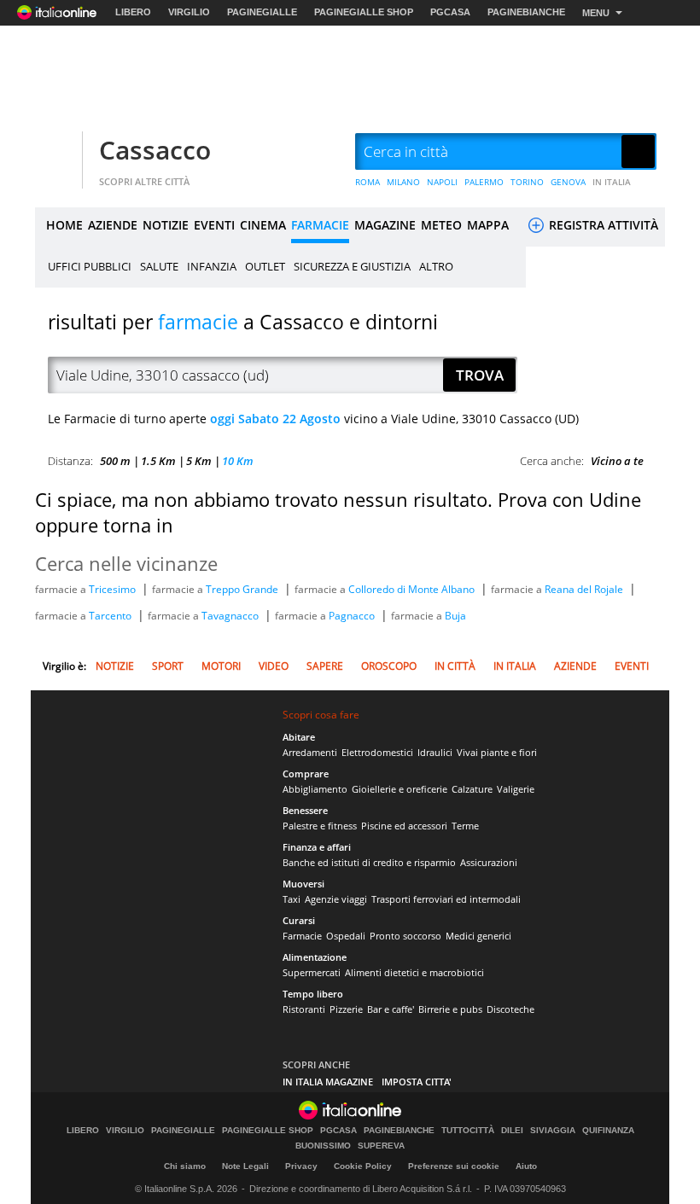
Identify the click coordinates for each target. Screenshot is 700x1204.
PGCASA (450, 12)
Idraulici (434, 752)
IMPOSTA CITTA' (417, 1081)
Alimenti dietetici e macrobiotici (414, 972)
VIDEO (274, 666)
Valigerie (515, 788)
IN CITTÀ (455, 666)
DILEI (512, 1130)
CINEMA (263, 225)
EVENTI (214, 225)
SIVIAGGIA (552, 1130)
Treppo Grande (243, 589)
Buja (455, 615)
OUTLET (265, 266)
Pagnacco (353, 615)
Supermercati (312, 972)
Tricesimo (113, 589)
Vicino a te (617, 460)
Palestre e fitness (320, 825)
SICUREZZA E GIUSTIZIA (352, 266)
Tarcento (111, 615)
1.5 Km (158, 460)
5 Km (199, 460)
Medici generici (478, 935)
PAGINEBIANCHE (526, 12)
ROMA (367, 182)
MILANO (403, 182)
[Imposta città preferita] (56, 152)
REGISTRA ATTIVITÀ (601, 225)
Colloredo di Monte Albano (412, 589)
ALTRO (436, 266)
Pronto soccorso (405, 935)
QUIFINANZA (608, 1130)
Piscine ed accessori (404, 825)
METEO (441, 225)
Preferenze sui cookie (453, 1166)
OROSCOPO (389, 666)
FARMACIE (320, 225)
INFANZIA (211, 266)
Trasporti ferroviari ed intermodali (446, 899)
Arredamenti (310, 752)
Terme (465, 825)
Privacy (301, 1166)
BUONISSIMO (323, 1146)
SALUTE (159, 266)
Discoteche (510, 1009)
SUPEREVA (381, 1146)
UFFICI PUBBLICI (89, 266)
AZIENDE (112, 225)
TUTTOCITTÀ (467, 1130)
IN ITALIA (611, 182)
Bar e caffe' (390, 1009)
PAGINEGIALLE (262, 12)
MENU (596, 13)
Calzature (472, 788)
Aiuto (526, 1166)
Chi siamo (185, 1166)
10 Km (238, 460)
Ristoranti (304, 1009)
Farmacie (302, 935)
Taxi (291, 899)
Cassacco (155, 149)
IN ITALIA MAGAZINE (328, 1081)
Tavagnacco (231, 615)
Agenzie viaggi (336, 899)
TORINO (527, 182)
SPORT (168, 666)
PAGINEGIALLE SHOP (363, 12)
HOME (64, 225)
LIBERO (133, 12)
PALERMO (484, 182)
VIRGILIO (189, 12)
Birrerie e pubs (450, 1009)
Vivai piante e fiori (497, 752)
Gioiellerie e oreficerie (399, 788)
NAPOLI (442, 182)
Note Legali (245, 1166)
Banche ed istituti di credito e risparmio (369, 862)
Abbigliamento (315, 788)
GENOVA (568, 182)
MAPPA (488, 225)
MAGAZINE (385, 225)
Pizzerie (346, 1009)
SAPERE (324, 666)
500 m (115, 460)
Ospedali (345, 935)
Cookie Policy (363, 1166)
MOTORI (221, 666)
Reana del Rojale (585, 589)
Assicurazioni (488, 862)
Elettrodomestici (377, 752)
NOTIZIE (166, 225)
